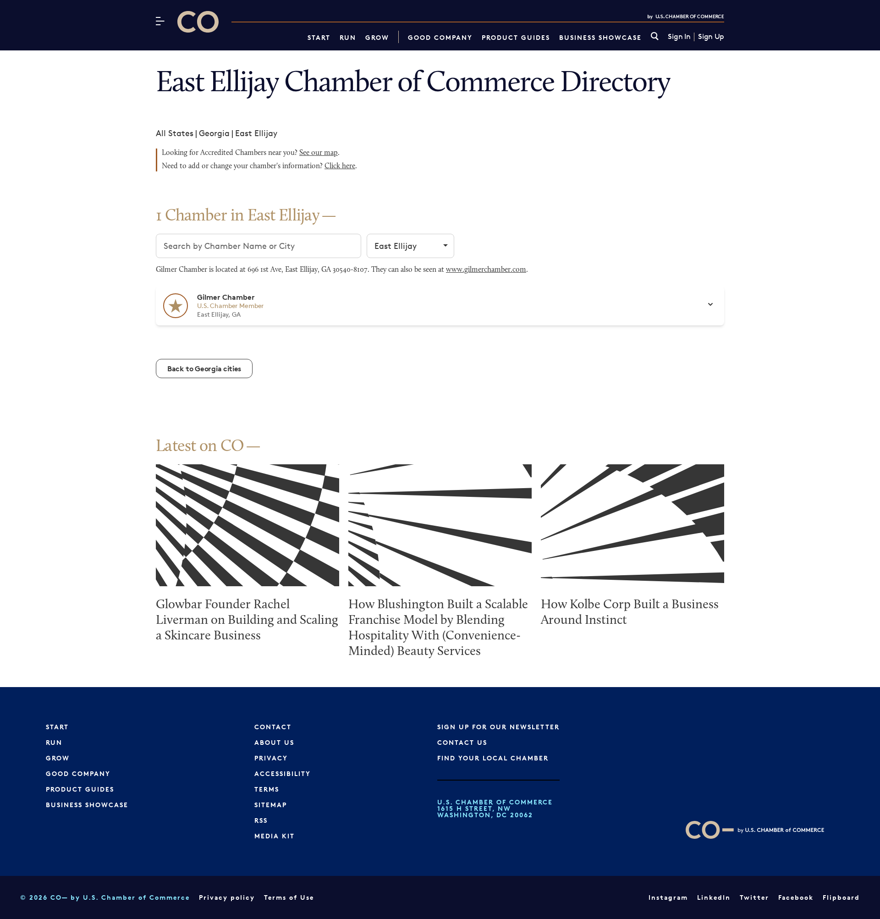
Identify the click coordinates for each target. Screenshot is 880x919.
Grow (377, 37)
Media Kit (274, 836)
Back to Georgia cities (204, 368)
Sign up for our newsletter (498, 727)
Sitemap (270, 805)
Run (348, 37)
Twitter (754, 897)
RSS (261, 820)
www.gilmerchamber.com (486, 270)
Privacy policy (227, 897)
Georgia (214, 133)
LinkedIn (714, 897)
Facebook (796, 897)
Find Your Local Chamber (493, 758)
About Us (274, 742)
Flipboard (841, 897)
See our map (318, 153)
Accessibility (282, 773)
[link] (655, 37)
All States (174, 133)
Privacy (271, 758)
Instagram (668, 897)
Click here (339, 166)
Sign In (679, 37)
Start (319, 37)
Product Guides (516, 37)
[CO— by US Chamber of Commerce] (198, 22)
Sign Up (711, 37)
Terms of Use (289, 897)
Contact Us (462, 742)
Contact (273, 727)
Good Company (440, 37)
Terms (266, 789)
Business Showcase (600, 37)
